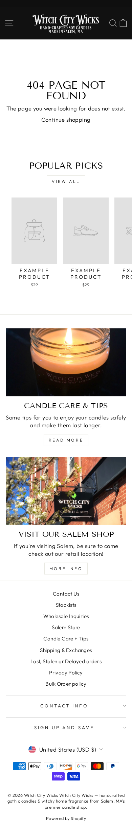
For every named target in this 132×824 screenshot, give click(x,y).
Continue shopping (65, 119)
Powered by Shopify (66, 818)
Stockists (66, 605)
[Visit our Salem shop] (66, 491)
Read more (66, 440)
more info (66, 568)
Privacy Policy (66, 672)
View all (66, 181)
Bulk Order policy (65, 684)
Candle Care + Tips (65, 638)
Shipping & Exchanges (66, 650)
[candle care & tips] (66, 362)
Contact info (64, 705)
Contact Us (66, 593)
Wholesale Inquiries (66, 616)
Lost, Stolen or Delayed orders (66, 661)
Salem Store (66, 627)
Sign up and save (64, 727)
